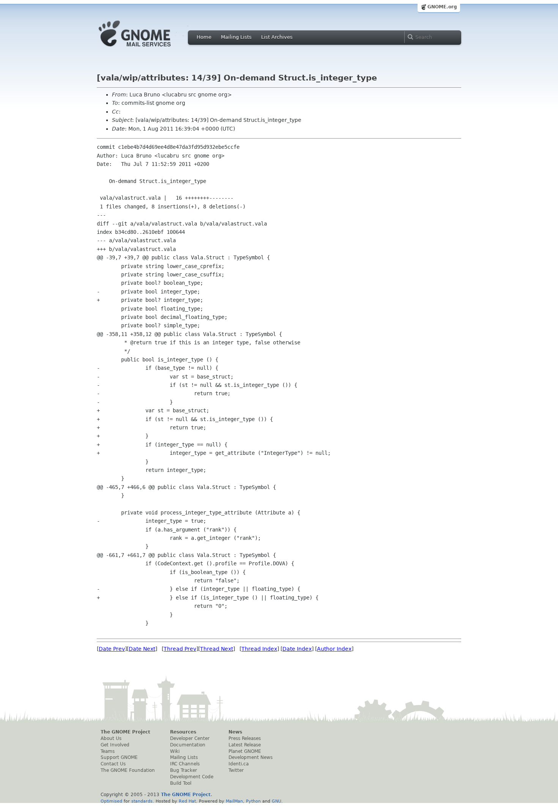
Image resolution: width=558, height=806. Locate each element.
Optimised (111, 801)
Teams (108, 751)
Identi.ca (239, 764)
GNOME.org (442, 6)
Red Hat (187, 801)
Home (204, 37)
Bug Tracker (183, 770)
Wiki (175, 751)
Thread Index (259, 649)
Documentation (187, 745)
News (235, 732)
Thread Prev (180, 649)
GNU (276, 801)
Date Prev (112, 649)
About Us (111, 738)
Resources (183, 732)
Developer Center (190, 738)
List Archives (277, 37)
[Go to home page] (146, 48)
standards (142, 801)
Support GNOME (119, 757)
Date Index (297, 649)
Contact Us (113, 764)
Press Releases (245, 738)
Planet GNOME (245, 751)
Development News (251, 757)
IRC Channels (185, 764)
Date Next (142, 649)
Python (253, 801)
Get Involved (115, 745)
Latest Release (245, 745)
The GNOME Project (125, 732)
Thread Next (216, 649)
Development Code (191, 776)
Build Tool (180, 783)
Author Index (334, 649)
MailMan (234, 801)
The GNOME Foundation (128, 770)
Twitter (236, 770)
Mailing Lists (236, 37)
